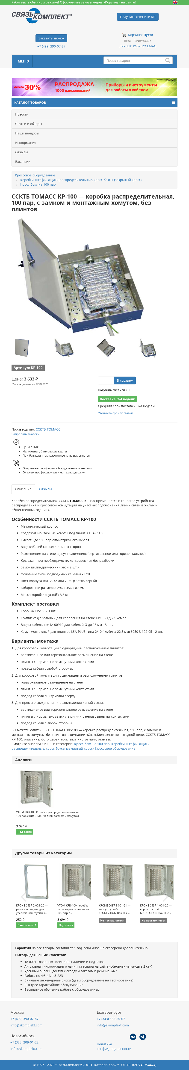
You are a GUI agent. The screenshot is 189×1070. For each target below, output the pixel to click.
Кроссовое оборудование (115, 748)
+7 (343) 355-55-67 (111, 1018)
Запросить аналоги (25, 434)
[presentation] (23, 897)
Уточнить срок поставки (115, 413)
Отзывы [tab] (45, 489)
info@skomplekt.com (26, 1025)
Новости (21, 114)
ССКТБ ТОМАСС (48, 429)
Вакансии (22, 161)
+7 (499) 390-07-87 (51, 46)
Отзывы (21, 152)
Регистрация (142, 41)
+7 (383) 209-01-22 (24, 1042)
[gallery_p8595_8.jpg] (148, 347)
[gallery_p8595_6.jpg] (64, 347)
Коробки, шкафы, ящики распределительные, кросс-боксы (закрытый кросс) (81, 746)
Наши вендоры (27, 133)
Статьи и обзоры (28, 124)
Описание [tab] (23, 489)
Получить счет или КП (114, 390)
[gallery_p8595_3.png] (22, 347)
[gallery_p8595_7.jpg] (106, 347)
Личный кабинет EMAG (137, 46)
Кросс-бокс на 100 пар (92, 744)
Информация (25, 142)
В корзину (125, 380)
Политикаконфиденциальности (114, 1046)
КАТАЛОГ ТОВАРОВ (30, 102)
